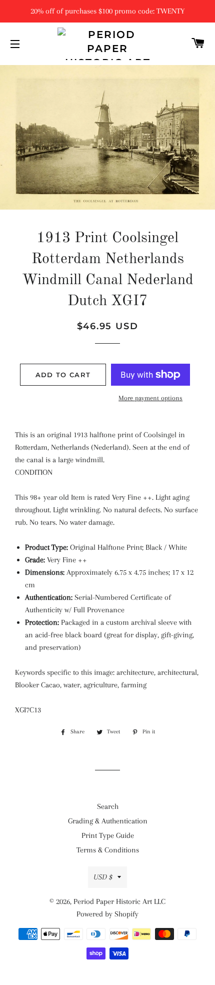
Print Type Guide (108, 835)
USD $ (103, 876)
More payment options (150, 398)
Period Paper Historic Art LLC (120, 901)
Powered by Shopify (107, 913)
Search (107, 806)
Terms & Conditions (107, 849)
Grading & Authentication (108, 820)
